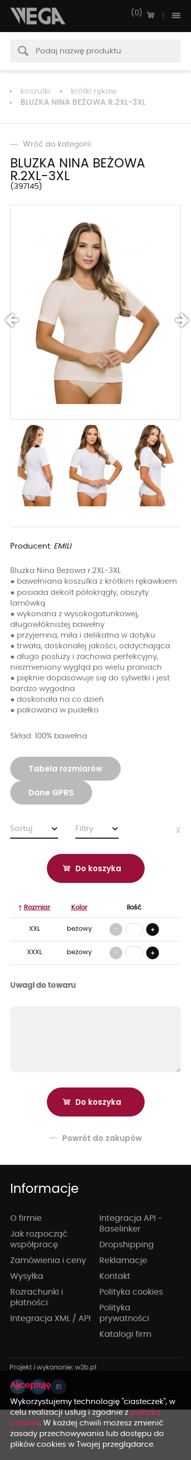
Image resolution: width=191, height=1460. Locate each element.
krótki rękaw (94, 91)
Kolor (79, 907)
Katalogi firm (125, 1334)
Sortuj (21, 829)
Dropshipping (126, 1245)
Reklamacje (123, 1260)
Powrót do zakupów (102, 1138)
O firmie (26, 1218)
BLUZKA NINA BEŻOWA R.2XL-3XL (83, 102)
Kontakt (114, 1276)
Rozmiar (37, 907)
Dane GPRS (51, 792)
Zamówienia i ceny (48, 1260)
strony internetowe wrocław (53, 1367)
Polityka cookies (131, 1292)
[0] (150, 15)
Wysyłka (26, 1276)
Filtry (84, 829)
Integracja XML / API (50, 1318)
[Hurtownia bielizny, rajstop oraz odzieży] (38, 16)
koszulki (35, 91)
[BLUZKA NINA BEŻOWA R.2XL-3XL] (95, 312)
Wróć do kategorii (57, 144)
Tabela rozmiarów (65, 768)
